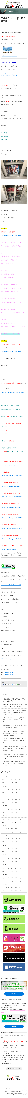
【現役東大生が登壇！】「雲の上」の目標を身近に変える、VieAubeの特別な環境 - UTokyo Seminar (15, 712)
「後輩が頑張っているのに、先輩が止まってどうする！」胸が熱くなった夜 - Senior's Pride (15, 756)
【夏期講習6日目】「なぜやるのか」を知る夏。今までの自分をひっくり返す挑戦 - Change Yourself (14, 763)
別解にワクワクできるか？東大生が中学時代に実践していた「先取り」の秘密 (15, 705)
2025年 (5, 786)
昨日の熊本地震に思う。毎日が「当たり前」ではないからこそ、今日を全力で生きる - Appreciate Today (15, 748)
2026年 (5, 776)
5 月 (8, 782)
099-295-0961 (8, 673)
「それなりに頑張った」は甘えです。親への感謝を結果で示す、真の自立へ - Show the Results (15, 720)
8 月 (20, 779)
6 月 (3, 782)
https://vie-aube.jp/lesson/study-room (13, 528)
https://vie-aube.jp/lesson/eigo (11, 486)
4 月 (12, 782)
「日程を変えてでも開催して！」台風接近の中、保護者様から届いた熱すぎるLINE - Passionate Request (15, 733)
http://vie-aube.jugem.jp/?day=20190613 (12, 392)
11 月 (7, 789)
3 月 (16, 782)
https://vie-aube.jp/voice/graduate (12, 475)
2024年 (5, 796)
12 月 (3, 789)
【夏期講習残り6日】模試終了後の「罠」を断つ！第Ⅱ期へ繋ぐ (14, 700)
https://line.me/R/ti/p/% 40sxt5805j (11, 585)
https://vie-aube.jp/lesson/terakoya (11, 235)
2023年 (5, 806)
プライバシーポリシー (10, 1088)
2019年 (5, 845)
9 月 (16, 789)
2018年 (5, 855)
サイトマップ (20, 1088)
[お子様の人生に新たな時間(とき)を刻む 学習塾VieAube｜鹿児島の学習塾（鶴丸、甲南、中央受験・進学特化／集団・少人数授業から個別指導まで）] (14, 4)
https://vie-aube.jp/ (6, 659)
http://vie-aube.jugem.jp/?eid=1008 (12, 539)
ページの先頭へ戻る (15, 1069)
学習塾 (3, 694)
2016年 (5, 874)
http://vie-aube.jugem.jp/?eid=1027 (12, 518)
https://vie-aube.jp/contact (9, 56)
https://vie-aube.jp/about (9, 549)
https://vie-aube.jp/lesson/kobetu (11, 507)
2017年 (5, 864)
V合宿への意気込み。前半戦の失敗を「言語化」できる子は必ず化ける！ (15, 726)
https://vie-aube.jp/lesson (9, 465)
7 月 (25, 779)
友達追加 (14, 1026)
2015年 (5, 884)
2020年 (5, 835)
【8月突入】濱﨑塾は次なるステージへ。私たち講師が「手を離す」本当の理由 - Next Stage (14, 741)
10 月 (12, 789)
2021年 (5, 825)
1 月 (25, 782)
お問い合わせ (14, 994)
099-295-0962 (8, 675)
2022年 (5, 815)
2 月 (20, 782)
